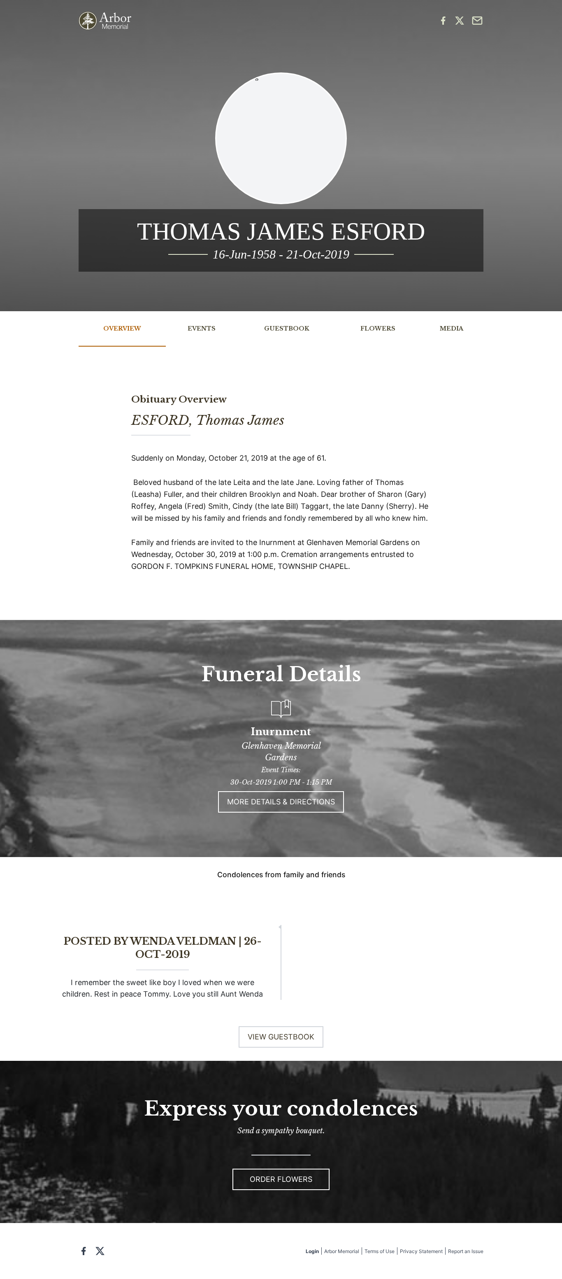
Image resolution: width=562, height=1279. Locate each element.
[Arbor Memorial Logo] (105, 21)
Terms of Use (380, 1251)
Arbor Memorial (341, 1251)
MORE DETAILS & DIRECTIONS (281, 801)
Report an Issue (465, 1251)
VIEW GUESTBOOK (281, 1036)
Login (312, 1251)
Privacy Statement (421, 1251)
